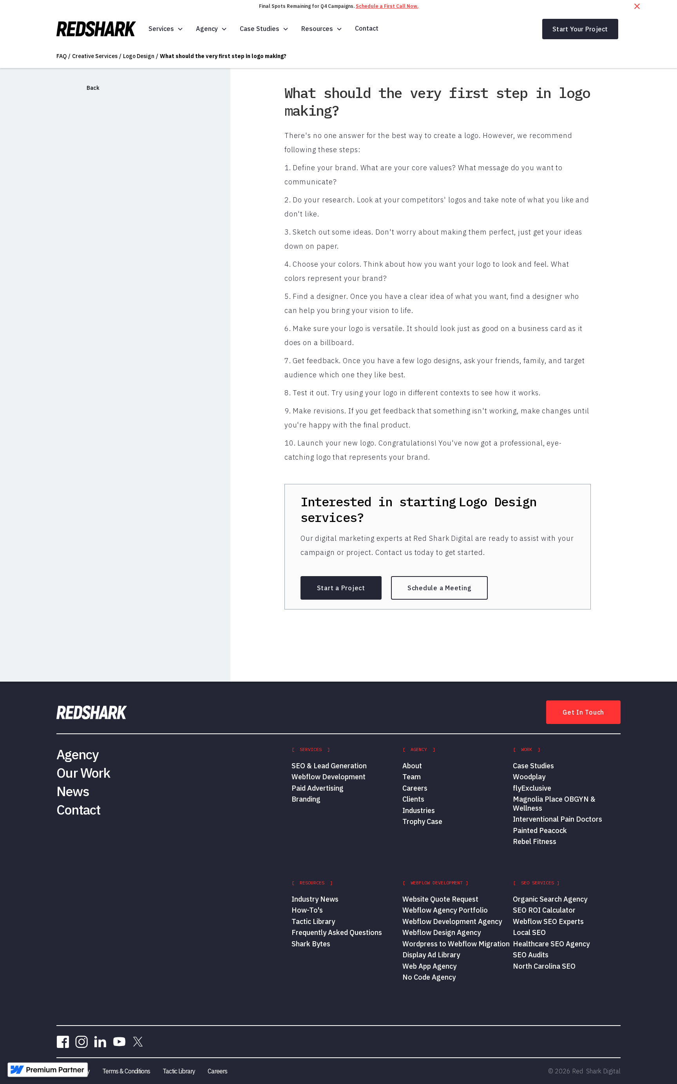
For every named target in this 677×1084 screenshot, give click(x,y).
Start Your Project (580, 29)
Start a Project (341, 588)
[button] (166, 29)
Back (93, 87)
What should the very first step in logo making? (223, 56)
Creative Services (95, 56)
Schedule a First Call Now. (387, 6)
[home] (96, 29)
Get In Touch (583, 712)
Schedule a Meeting (439, 588)
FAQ (61, 56)
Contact (366, 28)
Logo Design (138, 56)
